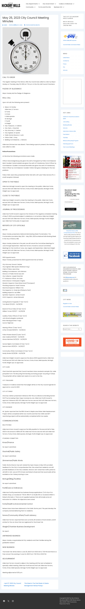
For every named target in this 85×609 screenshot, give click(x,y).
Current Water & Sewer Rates (71, 306)
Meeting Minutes (35, 25)
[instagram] (12, 601)
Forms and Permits (44, 7)
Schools (65, 70)
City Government (48, 4)
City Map (65, 137)
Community (30, 7)
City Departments (32, 4)
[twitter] (8, 601)
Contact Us (66, 61)
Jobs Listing (66, 122)
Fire (64, 67)
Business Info (58, 7)
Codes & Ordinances (65, 4)
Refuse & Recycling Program (70, 140)
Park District (66, 134)
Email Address (69, 202)
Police (64, 64)
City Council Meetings (69, 147)
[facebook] (4, 601)
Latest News (66, 57)
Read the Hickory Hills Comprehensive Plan (71, 231)
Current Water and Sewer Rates (71, 44)
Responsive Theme (65, 604)
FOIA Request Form (68, 144)
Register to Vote (67, 303)
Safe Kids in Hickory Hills (69, 131)
